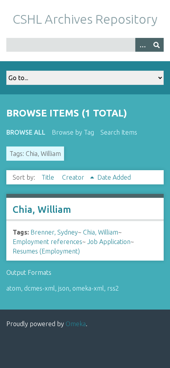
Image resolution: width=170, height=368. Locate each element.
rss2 (113, 288)
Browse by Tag (73, 132)
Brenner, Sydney (54, 232)
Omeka (76, 323)
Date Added (114, 177)
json (63, 288)
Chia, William (42, 209)
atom (13, 288)
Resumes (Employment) (46, 251)
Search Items (118, 132)
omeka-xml (88, 288)
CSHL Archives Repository (85, 19)
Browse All (25, 132)
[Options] (142, 45)
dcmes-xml (39, 288)
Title (49, 177)
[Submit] (156, 45)
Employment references (47, 241)
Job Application (108, 241)
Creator (74, 177)
